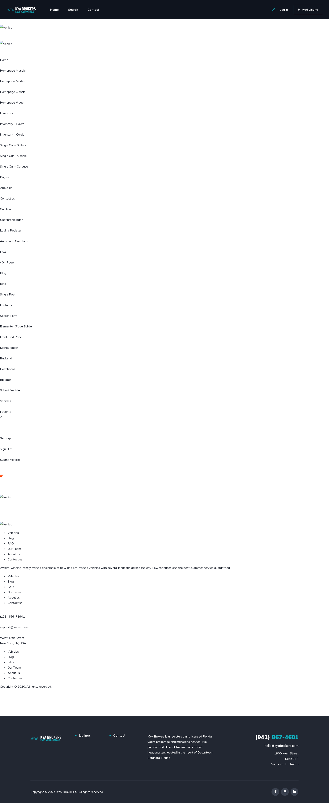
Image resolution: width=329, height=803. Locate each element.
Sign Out (6, 449)
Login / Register (10, 230)
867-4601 (277, 737)
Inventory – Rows (12, 124)
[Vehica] (6, 27)
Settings (5, 438)
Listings (85, 735)
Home (54, 9)
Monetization (9, 348)
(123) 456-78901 (12, 616)
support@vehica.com (14, 627)
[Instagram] (285, 792)
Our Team (6, 209)
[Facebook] (275, 792)
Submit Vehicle (10, 390)
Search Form (8, 316)
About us (6, 188)
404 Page (7, 262)
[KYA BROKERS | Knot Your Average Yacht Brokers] (21, 9)
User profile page (11, 220)
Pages (4, 177)
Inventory (6, 113)
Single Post (7, 294)
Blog (3, 273)
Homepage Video (12, 102)
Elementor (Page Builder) (17, 326)
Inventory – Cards (12, 134)
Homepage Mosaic (13, 70)
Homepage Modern (13, 81)
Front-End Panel (11, 337)
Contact (93, 9)
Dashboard (7, 369)
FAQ (3, 252)
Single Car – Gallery (13, 145)
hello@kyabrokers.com (281, 746)
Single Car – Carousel (14, 166)
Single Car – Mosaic (13, 156)
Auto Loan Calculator (14, 241)
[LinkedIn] (294, 792)
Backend (6, 358)
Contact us (7, 198)
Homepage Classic (12, 92)
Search (73, 9)
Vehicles (5, 401)
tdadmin (5, 380)
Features (6, 305)
